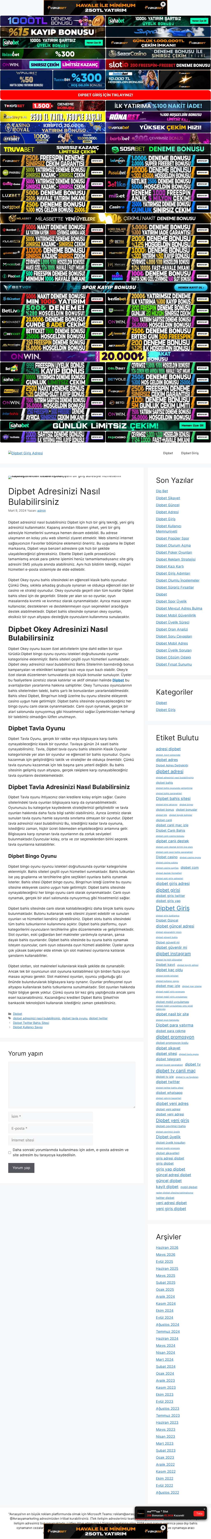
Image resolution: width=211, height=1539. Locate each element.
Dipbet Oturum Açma (173, 545)
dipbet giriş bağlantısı (167, 915)
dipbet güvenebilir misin (169, 932)
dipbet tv (193, 1064)
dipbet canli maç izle (172, 825)
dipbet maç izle (168, 986)
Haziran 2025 (167, 1269)
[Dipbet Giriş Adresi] (25, 453)
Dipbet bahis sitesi (173, 798)
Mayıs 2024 (165, 1345)
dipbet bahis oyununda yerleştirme (174, 788)
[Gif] (105, 218)
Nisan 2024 (165, 1352)
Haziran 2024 (167, 1338)
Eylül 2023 (164, 1401)
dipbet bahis (164, 782)
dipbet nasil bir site (172, 1014)
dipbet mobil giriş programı (170, 991)
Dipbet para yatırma (174, 1025)
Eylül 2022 (164, 1485)
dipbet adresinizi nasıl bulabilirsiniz (36, 1018)
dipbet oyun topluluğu (167, 1020)
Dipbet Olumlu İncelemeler (177, 580)
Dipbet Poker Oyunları (174, 552)
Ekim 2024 (164, 1310)
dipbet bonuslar (186, 809)
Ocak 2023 (165, 1457)
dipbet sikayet (168, 1048)
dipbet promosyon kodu (172, 1042)
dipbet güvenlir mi (171, 947)
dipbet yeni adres (172, 1103)
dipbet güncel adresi (175, 926)
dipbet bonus (165, 809)
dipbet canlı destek (172, 841)
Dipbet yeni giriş (172, 1120)
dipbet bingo (186, 804)
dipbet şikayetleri (167, 1153)
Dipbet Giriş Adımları (173, 573)
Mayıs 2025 (165, 1276)
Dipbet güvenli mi (167, 942)
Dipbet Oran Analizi (172, 629)
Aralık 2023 (165, 1380)
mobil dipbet (189, 1187)
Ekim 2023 (164, 1394)
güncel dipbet (169, 1180)
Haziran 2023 (167, 1422)
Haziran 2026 (167, 1248)
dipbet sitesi (166, 1053)
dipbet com (190, 867)
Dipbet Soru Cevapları (174, 636)
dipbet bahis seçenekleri (169, 793)
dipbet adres (167, 760)
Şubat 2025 (165, 1283)
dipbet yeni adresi (168, 1109)
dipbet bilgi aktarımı (166, 804)
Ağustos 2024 (167, 1324)
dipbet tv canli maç (176, 1070)
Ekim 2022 (164, 1478)
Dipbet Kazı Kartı (170, 566)
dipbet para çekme (170, 1031)
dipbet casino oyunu (190, 857)
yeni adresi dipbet (171, 1203)
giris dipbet (165, 1163)
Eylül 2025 (164, 1262)
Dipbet (168, 453)
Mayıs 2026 (165, 1255)
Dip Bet (162, 491)
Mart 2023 (164, 1443)
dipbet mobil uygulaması (172, 1001)
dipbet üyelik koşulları (170, 1142)
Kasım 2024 (166, 1304)
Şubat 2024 (166, 1366)
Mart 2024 (164, 1359)
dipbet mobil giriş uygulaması (171, 996)
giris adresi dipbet (170, 1158)
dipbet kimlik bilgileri (167, 975)
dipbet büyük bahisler (180, 815)
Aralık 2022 (165, 1464)
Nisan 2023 (165, 1436)
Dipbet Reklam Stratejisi (176, 559)
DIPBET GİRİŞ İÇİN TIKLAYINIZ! (105, 95)
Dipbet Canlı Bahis (170, 830)
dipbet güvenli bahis (167, 937)
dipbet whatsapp (169, 1093)
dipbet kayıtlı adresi (187, 965)
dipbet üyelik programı (168, 1148)
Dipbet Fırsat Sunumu (174, 664)
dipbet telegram (168, 1059)
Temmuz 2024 (168, 1331)
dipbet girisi (168, 890)
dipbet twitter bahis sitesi (169, 1087)
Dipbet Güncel (167, 505)
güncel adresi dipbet (173, 1175)
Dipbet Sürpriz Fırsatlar (175, 587)
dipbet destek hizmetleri (169, 873)
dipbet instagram (173, 953)
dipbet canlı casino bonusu (170, 836)
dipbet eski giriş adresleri (169, 878)
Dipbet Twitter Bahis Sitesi (31, 1022)
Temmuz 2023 (168, 1415)
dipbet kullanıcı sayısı (167, 981)
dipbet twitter (98, 1018)
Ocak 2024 (165, 1373)
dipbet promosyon (175, 1037)
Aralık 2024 (165, 1297)
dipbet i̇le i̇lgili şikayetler (169, 959)
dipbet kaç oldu (169, 970)
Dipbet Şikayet (168, 498)
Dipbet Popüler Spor (172, 538)
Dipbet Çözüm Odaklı (173, 657)
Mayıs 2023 (165, 1429)
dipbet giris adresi (173, 883)
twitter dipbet (165, 1197)
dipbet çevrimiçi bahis (171, 1126)
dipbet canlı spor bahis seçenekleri (174, 852)
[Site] (52, 160)
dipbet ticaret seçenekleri (169, 1065)
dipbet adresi (169, 771)
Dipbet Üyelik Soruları (174, 650)
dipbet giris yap (168, 901)
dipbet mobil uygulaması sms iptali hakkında (174, 1007)
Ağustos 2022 (167, 1492)
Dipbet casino (167, 857)
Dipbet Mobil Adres (172, 643)
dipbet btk (161, 815)
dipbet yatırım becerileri (168, 1098)
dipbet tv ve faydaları (187, 1077)
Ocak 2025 (165, 1290)
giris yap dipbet (170, 1169)
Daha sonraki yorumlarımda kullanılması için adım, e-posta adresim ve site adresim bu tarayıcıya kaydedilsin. (71, 1152)
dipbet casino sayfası (167, 868)
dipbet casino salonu (167, 862)
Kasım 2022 (166, 1471)
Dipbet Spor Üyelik (171, 601)
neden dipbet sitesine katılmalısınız (174, 1192)
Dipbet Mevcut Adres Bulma (179, 608)
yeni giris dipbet (171, 1208)
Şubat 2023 (166, 1450)
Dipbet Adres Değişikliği (172, 765)
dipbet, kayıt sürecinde (168, 755)
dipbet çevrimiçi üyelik (168, 1131)
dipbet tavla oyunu (74, 1018)
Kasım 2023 (166, 1387)
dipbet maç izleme (192, 986)
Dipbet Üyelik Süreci (172, 622)
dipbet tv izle (165, 1076)
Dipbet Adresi (167, 512)
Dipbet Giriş (190, 453)
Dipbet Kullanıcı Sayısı (28, 1027)
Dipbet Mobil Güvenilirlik (176, 615)
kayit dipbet (167, 1186)
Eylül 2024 (164, 1317)
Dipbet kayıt (165, 965)
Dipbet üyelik (168, 1136)
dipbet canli (164, 820)
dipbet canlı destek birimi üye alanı (174, 847)
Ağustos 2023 (167, 1408)
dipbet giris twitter (170, 896)
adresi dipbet (168, 748)
